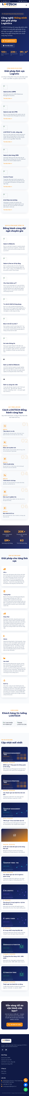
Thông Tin (3, 1073)
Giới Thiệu (3, 1071)
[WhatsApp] (26, 1090)
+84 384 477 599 (15, 1024)
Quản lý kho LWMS (5, 1057)
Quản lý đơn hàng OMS (6, 1064)
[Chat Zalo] (26, 1085)
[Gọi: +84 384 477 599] (26, 1080)
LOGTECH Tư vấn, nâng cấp (8, 1062)
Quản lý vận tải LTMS (6, 1059)
